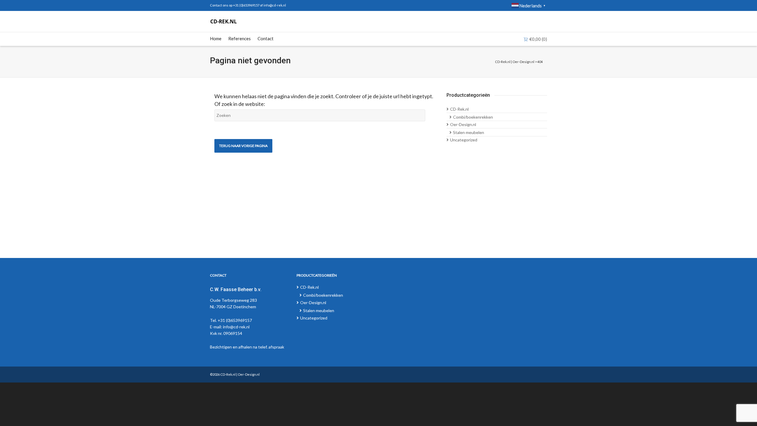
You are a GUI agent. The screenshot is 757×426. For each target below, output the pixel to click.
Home (215, 38)
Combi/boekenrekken (473, 117)
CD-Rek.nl (459, 109)
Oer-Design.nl (463, 124)
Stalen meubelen (468, 132)
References (239, 38)
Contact (266, 38)
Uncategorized (463, 139)
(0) (538, 39)
